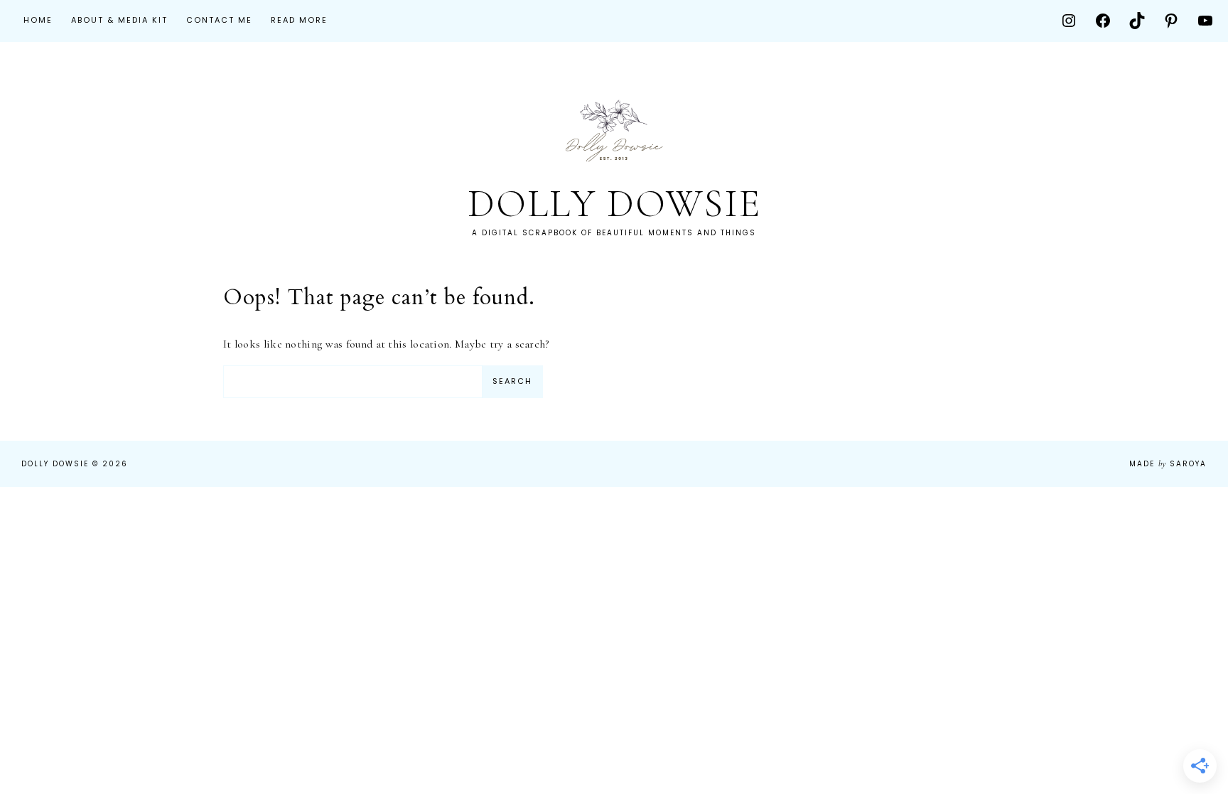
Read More (299, 20)
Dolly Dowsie (614, 203)
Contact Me (219, 20)
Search (512, 381)
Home (38, 20)
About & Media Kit (119, 20)
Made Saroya (1168, 463)
